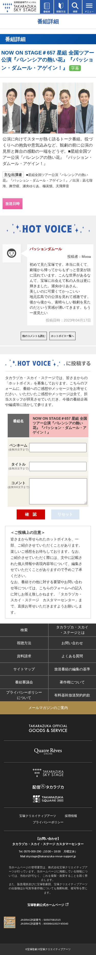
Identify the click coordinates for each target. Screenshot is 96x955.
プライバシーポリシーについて (24, 695)
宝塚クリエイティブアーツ (37, 816)
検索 (24, 630)
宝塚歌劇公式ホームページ (45, 905)
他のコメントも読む (33, 336)
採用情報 (71, 816)
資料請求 (24, 656)
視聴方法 (24, 643)
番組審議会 (24, 682)
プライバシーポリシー (48, 822)
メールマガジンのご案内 (48, 708)
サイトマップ (24, 669)
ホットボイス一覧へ (62, 336)
